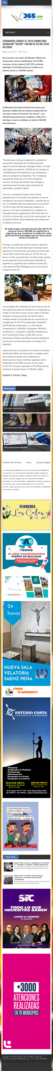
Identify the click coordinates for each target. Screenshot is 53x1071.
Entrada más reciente (12, 462)
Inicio (28, 462)
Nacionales (24, 51)
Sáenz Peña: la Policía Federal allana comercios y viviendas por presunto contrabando (28, 877)
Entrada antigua (43, 462)
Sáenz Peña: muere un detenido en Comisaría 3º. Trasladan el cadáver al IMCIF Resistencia (31, 864)
